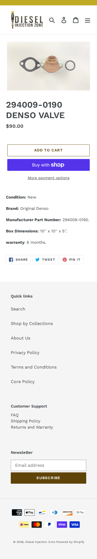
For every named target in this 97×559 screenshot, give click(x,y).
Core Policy (22, 381)
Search (18, 309)
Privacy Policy (25, 352)
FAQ (15, 415)
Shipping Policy (25, 421)
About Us (20, 338)
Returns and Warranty (32, 427)
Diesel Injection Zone (40, 542)
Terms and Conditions (34, 367)
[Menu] (87, 20)
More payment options (49, 178)
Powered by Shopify (70, 542)
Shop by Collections (32, 323)
